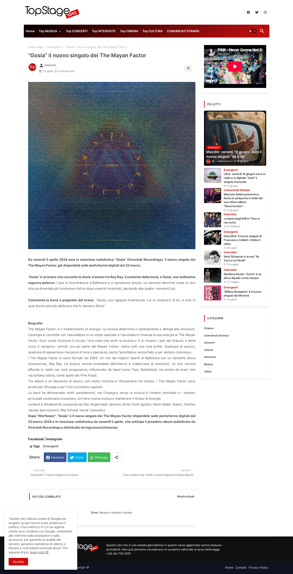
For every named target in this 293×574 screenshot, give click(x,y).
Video (207, 371)
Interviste (210, 357)
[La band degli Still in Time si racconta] (212, 219)
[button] (252, 31)
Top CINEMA (129, 31)
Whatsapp (101, 457)
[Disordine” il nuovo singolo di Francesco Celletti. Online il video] (212, 237)
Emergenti (54, 47)
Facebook (57, 457)
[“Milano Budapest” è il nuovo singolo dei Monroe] (212, 292)
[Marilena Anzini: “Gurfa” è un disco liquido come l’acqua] (212, 275)
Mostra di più (185, 496)
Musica (208, 364)
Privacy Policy (258, 567)
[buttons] (248, 12)
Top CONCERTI (77, 31)
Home (30, 31)
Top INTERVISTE (104, 31)
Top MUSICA (48, 31)
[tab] (30, 32)
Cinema (208, 328)
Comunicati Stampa (216, 335)
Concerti (209, 342)
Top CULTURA (152, 31)
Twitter (79, 457)
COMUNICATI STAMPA (183, 31)
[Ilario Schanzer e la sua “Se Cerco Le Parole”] (212, 257)
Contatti (240, 567)
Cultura (208, 349)
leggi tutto (37, 552)
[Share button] (116, 457)
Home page (36, 47)
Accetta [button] (18, 561)
